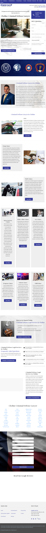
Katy (17, 422)
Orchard (28, 417)
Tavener (40, 420)
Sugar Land (40, 418)
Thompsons (40, 422)
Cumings (6, 420)
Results (25, 0)
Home (1, 0)
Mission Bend (28, 412)
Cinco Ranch (6, 415)
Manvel (17, 426)
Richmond (29, 425)
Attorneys (5, 0)
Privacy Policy (23, 510)
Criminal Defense (12, 0)
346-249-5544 (42, 7)
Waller (40, 423)
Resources (34, 0)
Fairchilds (6, 423)
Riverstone (29, 426)
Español (40, 0)
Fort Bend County (6, 426)
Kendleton (17, 423)
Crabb (6, 418)
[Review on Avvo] (38, 519)
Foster (17, 409)
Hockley (17, 418)
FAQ (37, 0)
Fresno (17, 412)
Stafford (40, 417)
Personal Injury (19, 0)
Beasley (5, 412)
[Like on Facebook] (31, 519)
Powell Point (28, 423)
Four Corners (17, 410)
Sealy (40, 412)
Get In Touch (37, 16)
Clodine (6, 417)
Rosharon (40, 409)
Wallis (40, 425)
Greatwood (17, 415)
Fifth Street (6, 425)
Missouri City (28, 410)
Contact (1, 2)
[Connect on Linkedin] (33, 519)
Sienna (40, 414)
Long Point (17, 425)
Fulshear (17, 414)
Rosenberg (40, 410)
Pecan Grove (28, 420)
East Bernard (6, 422)
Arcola (6, 410)
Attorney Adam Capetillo (5, 513)
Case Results (3, 516)
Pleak (29, 422)
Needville (28, 414)
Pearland (28, 418)
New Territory (28, 415)
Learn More (27, 135)
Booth (6, 414)
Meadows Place (29, 409)
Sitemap (12, 516)
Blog (44, 0)
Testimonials (29, 0)
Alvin (6, 409)
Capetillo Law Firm (6, 5)
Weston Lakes (40, 426)
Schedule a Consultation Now (8, 50)
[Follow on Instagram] (35, 519)
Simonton (40, 415)
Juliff (17, 420)
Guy (17, 417)
